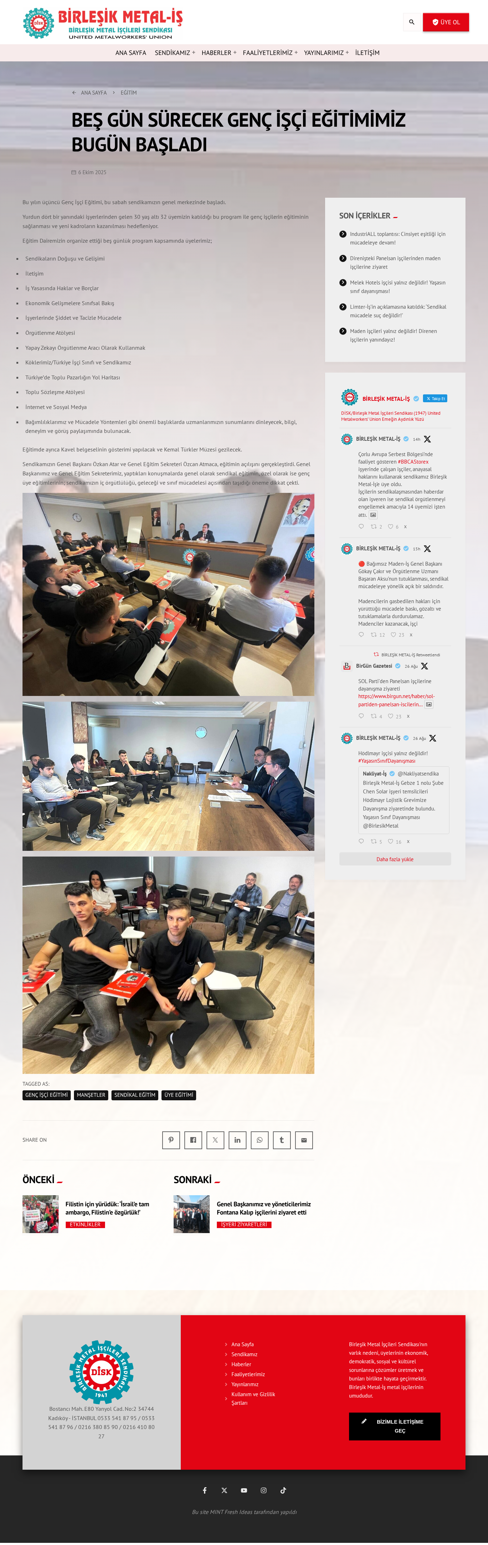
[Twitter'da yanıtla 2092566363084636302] (363, 842)
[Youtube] (244, 1490)
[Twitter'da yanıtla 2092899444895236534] (363, 527)
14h (416, 439)
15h (416, 548)
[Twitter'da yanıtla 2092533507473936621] (363, 717)
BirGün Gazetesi (374, 665)
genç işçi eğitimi (46, 1095)
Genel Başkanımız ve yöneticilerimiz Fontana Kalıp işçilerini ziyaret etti (263, 1208)
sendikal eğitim (134, 1095)
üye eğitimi (178, 1095)
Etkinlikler (85, 1225)
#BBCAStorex (413, 461)
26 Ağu (411, 666)
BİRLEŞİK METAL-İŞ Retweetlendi (411, 654)
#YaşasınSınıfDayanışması (386, 760)
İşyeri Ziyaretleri (244, 1225)
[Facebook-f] (204, 1490)
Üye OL (446, 22)
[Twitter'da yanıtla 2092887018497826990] (363, 635)
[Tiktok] (283, 1490)
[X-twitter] (224, 1490)
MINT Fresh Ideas (231, 1511)
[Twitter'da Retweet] (376, 654)
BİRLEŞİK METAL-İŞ (378, 438)
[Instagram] (263, 1490)
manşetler (91, 1095)
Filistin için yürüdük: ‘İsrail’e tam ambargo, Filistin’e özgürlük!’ (107, 1208)
